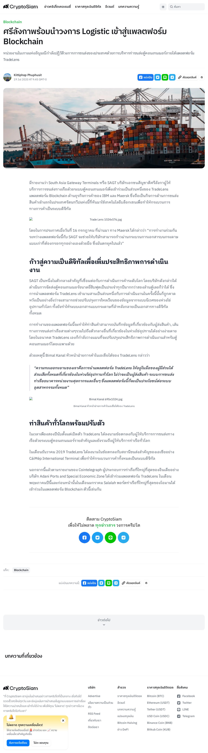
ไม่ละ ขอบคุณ (41, 743)
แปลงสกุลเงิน (125, 716)
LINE (185, 709)
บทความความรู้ (128, 7)
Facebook (188, 696)
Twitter (187, 703)
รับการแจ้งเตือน (18, 743)
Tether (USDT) (156, 709)
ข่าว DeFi (123, 729)
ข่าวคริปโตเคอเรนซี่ (57, 7)
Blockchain (12, 22)
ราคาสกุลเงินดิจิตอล (129, 696)
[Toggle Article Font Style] (202, 77)
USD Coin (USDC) (158, 716)
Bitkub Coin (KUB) (158, 729)
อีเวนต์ (109, 7)
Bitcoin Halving (127, 723)
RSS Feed (94, 714)
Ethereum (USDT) (158, 703)
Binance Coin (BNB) (159, 723)
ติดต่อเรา (93, 727)
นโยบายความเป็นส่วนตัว (100, 705)
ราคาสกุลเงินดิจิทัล (88, 7)
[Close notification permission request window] (63, 720)
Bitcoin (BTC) (155, 696)
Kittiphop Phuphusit (28, 75)
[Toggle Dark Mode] (163, 6)
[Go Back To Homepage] (20, 7)
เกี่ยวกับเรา (94, 720)
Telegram (188, 716)
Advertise (94, 696)
